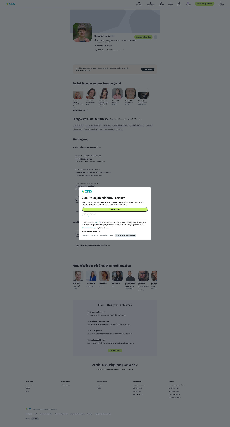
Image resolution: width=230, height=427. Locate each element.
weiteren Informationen (89, 228)
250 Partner (98, 222)
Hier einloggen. (86, 216)
